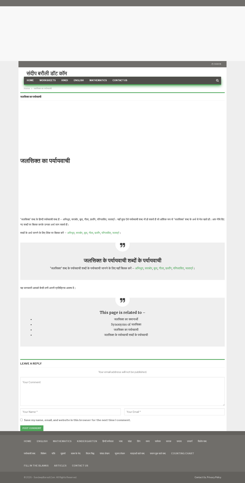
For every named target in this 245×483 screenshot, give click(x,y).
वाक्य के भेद (76, 453)
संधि (53, 453)
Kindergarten (87, 441)
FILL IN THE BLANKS (36, 465)
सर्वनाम (158, 441)
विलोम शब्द (202, 441)
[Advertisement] (122, 30)
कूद (85, 232)
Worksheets (47, 80)
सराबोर (79, 232)
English (79, 80)
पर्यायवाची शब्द (29, 453)
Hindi (64, 80)
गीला (91, 232)
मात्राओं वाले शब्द (137, 453)
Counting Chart (182, 453)
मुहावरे (63, 453)
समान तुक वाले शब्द (158, 453)
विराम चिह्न (90, 453)
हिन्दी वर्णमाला (108, 441)
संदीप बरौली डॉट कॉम (47, 73)
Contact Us (119, 80)
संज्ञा (130, 441)
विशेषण (43, 453)
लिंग (138, 441)
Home (30, 80)
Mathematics (98, 80)
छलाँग (97, 232)
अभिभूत (70, 232)
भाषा (120, 441)
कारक (168, 441)
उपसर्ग (189, 441)
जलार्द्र (115, 232)
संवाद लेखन (104, 453)
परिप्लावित (106, 232)
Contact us (80, 465)
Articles (60, 465)
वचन (148, 441)
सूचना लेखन (120, 453)
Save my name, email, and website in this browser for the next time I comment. (77, 420)
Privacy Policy (214, 477)
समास (179, 441)
